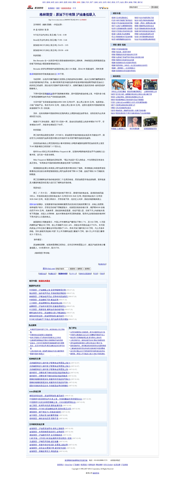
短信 (122, 2)
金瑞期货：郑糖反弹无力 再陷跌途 (43, 451)
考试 (109, 2)
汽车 (87, 2)
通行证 (140, 2)
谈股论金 (42, 274)
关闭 (102, 274)
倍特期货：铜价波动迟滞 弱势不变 (43, 418)
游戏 (96, 2)
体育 (52, 2)
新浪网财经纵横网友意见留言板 (76, 460)
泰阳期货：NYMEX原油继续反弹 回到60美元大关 (50, 409)
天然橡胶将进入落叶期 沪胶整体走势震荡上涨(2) (49, 366)
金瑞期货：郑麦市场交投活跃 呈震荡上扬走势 (48, 445)
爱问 (126, 2)
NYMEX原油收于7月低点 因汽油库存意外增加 (48, 319)
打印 (95, 274)
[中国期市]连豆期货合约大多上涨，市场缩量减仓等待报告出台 (55, 399)
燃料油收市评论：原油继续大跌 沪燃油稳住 (47, 313)
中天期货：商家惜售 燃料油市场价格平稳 (46, 310)
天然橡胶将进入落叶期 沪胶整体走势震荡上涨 (48, 369)
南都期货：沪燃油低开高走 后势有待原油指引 (48, 296)
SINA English (108, 465)
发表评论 (102, 264)
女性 (100, 2)
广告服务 (76, 465)
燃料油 (49, 94)
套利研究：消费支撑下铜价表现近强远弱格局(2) (49, 373)
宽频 (83, 2)
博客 (74, 2)
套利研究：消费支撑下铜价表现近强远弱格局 (48, 376)
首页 (44, 2)
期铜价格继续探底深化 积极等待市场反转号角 (48, 382)
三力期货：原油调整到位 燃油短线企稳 (45, 303)
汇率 (58, 74)
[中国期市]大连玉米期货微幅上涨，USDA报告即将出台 (52, 402)
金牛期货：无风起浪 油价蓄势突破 (43, 415)
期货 (58, 8)
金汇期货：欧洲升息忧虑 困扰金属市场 (45, 405)
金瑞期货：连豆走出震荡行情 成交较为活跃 (47, 448)
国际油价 (33, 204)
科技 (70, 2)
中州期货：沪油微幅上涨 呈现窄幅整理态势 (47, 290)
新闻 (48, 2)
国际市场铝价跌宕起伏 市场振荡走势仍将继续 (48, 386)
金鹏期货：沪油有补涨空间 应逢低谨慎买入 (47, 306)
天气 (117, 2)
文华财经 (83, 20)
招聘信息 (91, 465)
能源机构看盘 (66, 8)
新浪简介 (60, 465)
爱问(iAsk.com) (49, 269)
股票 (65, 2)
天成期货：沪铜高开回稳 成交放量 (43, 442)
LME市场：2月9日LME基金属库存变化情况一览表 (50, 438)
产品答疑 (124, 465)
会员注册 (117, 465)
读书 (104, 2)
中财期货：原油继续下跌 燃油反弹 (43, 300)
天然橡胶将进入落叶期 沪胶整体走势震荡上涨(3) (49, 363)
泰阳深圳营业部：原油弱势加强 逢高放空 (46, 316)
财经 (61, 2)
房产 (91, 2)
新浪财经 (51, 8)
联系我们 (84, 465)
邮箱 (130, 2)
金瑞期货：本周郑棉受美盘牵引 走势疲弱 (46, 432)
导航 (135, 2)
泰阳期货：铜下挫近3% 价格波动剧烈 (45, 412)
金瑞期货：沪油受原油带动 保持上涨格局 (46, 429)
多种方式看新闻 (85, 274)
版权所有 (96, 473)
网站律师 (99, 465)
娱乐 (57, 2)
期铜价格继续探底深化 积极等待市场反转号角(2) (49, 379)
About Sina (68, 465)
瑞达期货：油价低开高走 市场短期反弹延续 (47, 293)
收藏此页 (52, 274)
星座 (113, 2)
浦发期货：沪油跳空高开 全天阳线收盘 (45, 435)
